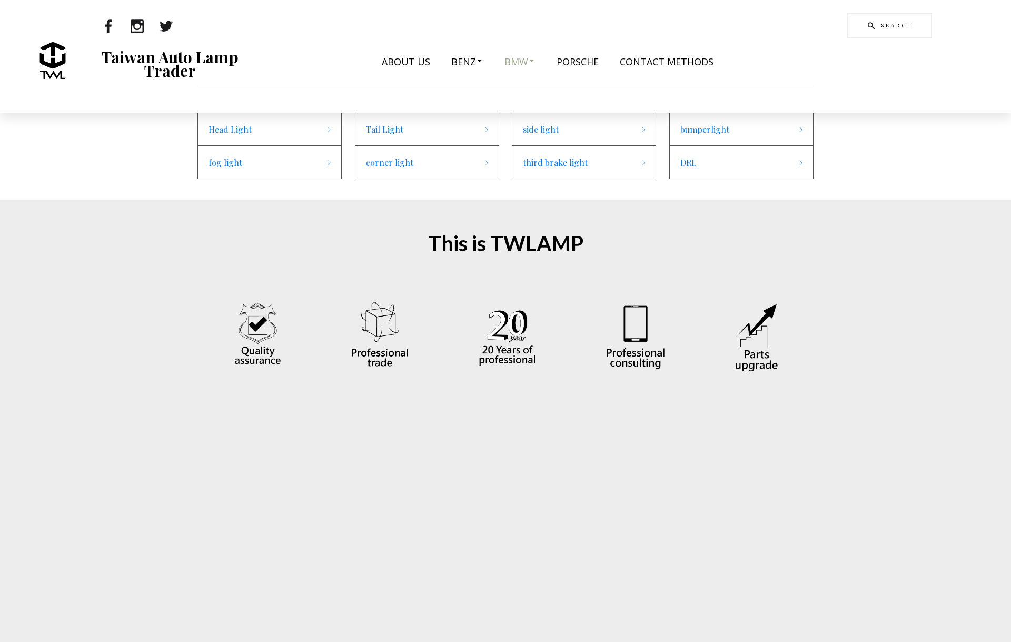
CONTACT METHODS (666, 61)
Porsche (578, 61)
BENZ (463, 61)
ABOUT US (406, 61)
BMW (516, 61)
